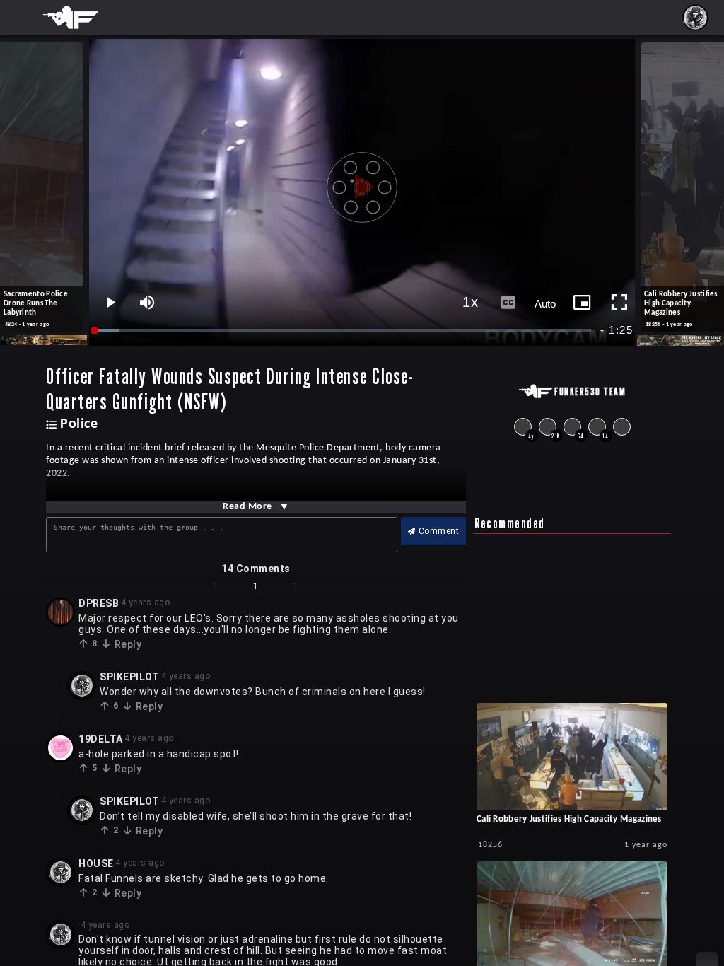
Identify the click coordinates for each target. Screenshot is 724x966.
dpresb (98, 603)
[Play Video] (362, 182)
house (96, 863)
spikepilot (129, 676)
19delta (100, 739)
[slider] (343, 330)
